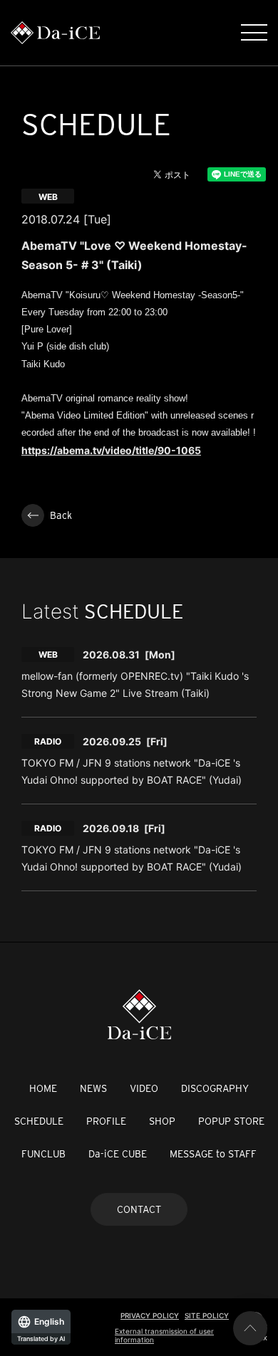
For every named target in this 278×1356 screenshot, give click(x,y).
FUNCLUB (43, 1154)
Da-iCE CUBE (117, 1154)
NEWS (93, 1088)
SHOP (162, 1121)
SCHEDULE (38, 1121)
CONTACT (139, 1209)
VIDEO (144, 1088)
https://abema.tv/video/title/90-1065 (111, 450)
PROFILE (106, 1121)
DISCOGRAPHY (215, 1088)
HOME (43, 1088)
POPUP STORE (231, 1121)
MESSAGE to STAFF (213, 1154)
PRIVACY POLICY (149, 1315)
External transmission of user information (164, 1335)
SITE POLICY (207, 1315)
